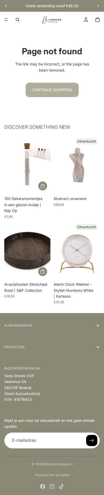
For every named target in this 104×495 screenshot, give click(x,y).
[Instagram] (52, 486)
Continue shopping (52, 90)
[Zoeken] (17, 20)
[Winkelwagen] (97, 20)
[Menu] (6, 20)
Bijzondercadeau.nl (58, 464)
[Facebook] (42, 486)
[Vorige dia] (6, 6)
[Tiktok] (61, 486)
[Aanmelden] (91, 440)
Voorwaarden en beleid (52, 475)
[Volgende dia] (98, 6)
